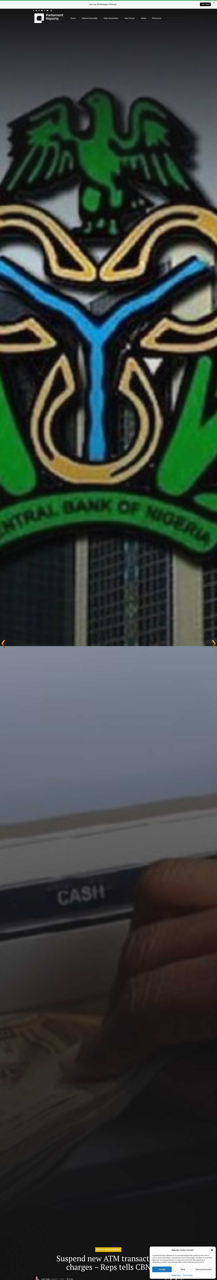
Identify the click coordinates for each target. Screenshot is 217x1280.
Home (73, 18)
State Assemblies (111, 18)
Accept (162, 1269)
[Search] (51, 10)
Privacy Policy (188, 1275)
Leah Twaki (45, 1279)
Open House (129, 18)
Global (143, 18)
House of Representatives (108, 1250)
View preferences (203, 1269)
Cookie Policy (176, 1275)
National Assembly (89, 18)
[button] (212, 1250)
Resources (156, 18)
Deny (183, 1269)
